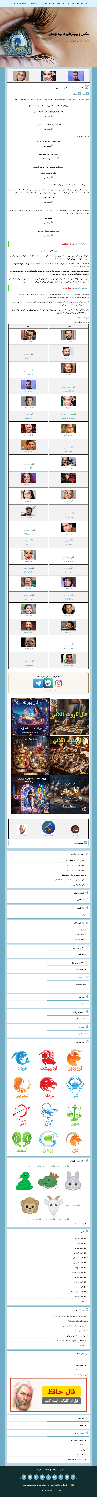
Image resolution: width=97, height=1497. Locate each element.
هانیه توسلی (68, 374)
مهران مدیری (29, 648)
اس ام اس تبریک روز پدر (78, 884)
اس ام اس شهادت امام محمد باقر (76, 860)
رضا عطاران (28, 544)
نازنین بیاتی (28, 615)
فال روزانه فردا (81, 1454)
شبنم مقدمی (29, 374)
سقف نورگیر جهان (80, 1330)
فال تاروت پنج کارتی (79, 1267)
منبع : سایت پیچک (83, 317)
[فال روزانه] (30, 717)
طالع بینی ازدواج (81, 969)
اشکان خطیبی (28, 632)
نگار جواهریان (28, 484)
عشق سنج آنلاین (81, 1018)
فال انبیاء (83, 914)
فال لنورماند (82, 1449)
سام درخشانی (28, 571)
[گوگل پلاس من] (36, 1477)
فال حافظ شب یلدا (80, 1369)
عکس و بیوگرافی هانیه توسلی (68, 33)
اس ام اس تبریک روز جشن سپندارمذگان (73, 875)
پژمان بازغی (68, 341)
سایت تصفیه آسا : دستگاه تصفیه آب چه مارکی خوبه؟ (69, 1316)
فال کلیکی (83, 1003)
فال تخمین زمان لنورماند (78, 1440)
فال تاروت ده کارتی (80, 1282)
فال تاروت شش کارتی (79, 1272)
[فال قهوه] (69, 756)
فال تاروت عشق (81, 1286)
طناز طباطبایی (28, 467)
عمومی (76, 843)
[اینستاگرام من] (54, 1477)
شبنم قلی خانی (68, 500)
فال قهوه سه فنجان (80, 934)
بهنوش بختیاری (68, 665)
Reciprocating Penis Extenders (78, 1321)
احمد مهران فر (28, 391)
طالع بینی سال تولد (80, 1223)
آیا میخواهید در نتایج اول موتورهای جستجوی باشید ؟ (69, 1340)
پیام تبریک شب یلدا (80, 1374)
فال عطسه (83, 1425)
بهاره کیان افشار (29, 534)
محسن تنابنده (68, 648)
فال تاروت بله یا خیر (80, 1296)
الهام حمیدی (28, 561)
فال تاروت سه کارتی (79, 1257)
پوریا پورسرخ (68, 561)
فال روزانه (60, 3)
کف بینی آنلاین (81, 954)
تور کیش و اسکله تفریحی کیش (76, 1335)
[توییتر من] (42, 1477)
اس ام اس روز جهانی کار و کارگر (76, 865)
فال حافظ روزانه (81, 1365)
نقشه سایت (40, 1490)
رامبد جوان (28, 588)
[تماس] (48, 1477)
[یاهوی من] (73, 1477)
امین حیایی (28, 451)
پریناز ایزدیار (68, 598)
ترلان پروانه (68, 407)
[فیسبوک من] (60, 1477)
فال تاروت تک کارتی (80, 1252)
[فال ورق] (30, 795)
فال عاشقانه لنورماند (79, 1444)
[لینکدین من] (24, 1477)
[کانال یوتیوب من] (30, 1477)
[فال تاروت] (69, 717)
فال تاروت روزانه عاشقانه (78, 1291)
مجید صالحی (68, 571)
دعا (85, 988)
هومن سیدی (68, 357)
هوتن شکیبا (68, 534)
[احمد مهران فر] (76, 76)
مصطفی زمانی (28, 341)
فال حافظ (80, 3)
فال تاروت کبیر (81, 1243)
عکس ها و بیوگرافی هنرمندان (77, 1459)
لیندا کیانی (28, 357)
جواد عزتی (28, 517)
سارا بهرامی (68, 544)
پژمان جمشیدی (28, 434)
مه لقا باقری (68, 451)
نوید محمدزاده (68, 467)
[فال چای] (69, 795)
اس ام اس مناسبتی (48, 3)
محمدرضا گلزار (68, 615)
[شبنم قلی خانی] (21, 76)
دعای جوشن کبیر (80, 984)
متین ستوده (68, 588)
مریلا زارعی (28, 500)
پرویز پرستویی (68, 434)
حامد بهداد (68, 632)
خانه (87, 3)
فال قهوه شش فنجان (79, 939)
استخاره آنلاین (33, 3)
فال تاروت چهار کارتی (79, 1262)
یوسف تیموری (28, 665)
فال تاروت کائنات (80, 1248)
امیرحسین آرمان (28, 407)
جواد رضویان (28, 598)
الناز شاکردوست (68, 391)
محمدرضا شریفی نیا (68, 418)
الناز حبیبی (28, 418)
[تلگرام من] (67, 1477)
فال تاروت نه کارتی (80, 1277)
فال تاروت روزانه (80, 1238)
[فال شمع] (30, 756)
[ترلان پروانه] (48, 76)
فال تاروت (70, 3)
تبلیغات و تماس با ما (19, 3)
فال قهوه (83, 929)
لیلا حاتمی (68, 484)
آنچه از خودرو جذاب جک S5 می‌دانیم (74, 1326)
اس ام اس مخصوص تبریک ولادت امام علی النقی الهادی (69, 879)
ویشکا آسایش (68, 517)
